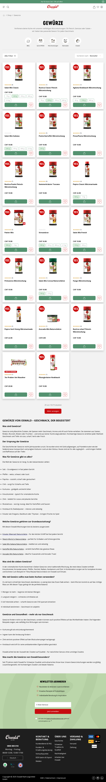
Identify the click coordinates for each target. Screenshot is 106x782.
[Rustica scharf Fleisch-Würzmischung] (87, 313)
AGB (42, 778)
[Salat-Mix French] (87, 216)
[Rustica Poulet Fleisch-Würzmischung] (18, 168)
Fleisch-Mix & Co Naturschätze (14, 539)
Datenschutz (50, 778)
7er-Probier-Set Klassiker (15, 377)
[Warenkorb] (94, 7)
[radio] (8, 96)
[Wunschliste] (98, 7)
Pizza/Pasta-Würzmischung (84, 136)
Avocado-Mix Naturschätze (50, 329)
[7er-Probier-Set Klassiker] (18, 361)
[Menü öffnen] (3, 7)
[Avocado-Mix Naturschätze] (53, 313)
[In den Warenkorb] (16, 105)
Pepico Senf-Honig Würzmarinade (19, 329)
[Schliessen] (103, 1)
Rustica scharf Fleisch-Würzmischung (82, 330)
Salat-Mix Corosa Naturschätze (52, 281)
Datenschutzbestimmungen (55, 718)
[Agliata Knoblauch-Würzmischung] (87, 71)
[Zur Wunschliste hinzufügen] (31, 105)
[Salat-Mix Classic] (18, 71)
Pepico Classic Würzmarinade (85, 184)
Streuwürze (44, 232)
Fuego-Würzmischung (82, 281)
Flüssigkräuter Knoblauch (49, 377)
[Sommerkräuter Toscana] (53, 168)
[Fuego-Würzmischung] (87, 265)
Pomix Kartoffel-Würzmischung (52, 136)
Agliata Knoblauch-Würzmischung (87, 88)
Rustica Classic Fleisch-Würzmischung (48, 89)
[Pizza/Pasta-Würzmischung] (87, 120)
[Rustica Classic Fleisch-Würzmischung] (53, 71)
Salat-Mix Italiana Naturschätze (14, 544)
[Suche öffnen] (8, 7)
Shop (9, 15)
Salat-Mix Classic (12, 88)
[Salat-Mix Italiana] (18, 120)
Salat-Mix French (80, 232)
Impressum (61, 778)
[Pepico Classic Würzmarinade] (87, 168)
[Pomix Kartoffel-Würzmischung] (53, 120)
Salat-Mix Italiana (12, 136)
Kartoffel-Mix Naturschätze (13, 549)
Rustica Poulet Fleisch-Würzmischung (14, 185)
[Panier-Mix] (18, 216)
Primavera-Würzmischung (15, 281)
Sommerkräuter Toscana (49, 184)
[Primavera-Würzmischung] (18, 265)
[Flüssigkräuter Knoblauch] (53, 361)
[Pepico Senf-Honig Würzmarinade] (18, 313)
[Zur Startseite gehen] (53, 7)
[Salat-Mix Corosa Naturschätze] (53, 265)
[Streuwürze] (53, 216)
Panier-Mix (9, 232)
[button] (102, 7)
